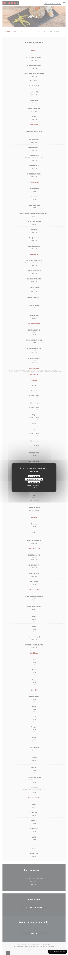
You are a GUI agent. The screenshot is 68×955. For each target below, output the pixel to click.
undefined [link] (34, 487)
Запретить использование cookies (34, 479)
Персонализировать (34, 482)
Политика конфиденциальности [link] (34, 485)
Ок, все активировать (34, 476)
